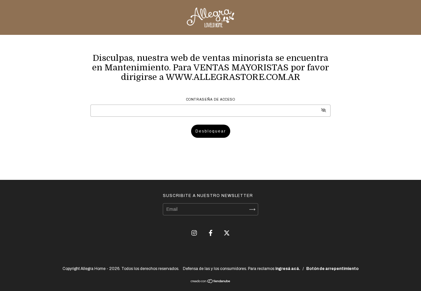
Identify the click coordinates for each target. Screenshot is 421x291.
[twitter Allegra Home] (226, 232)
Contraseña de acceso (210, 99)
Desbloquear (210, 131)
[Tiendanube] (210, 281)
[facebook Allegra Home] (211, 232)
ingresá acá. (287, 268)
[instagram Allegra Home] (195, 232)
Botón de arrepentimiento (332, 268)
